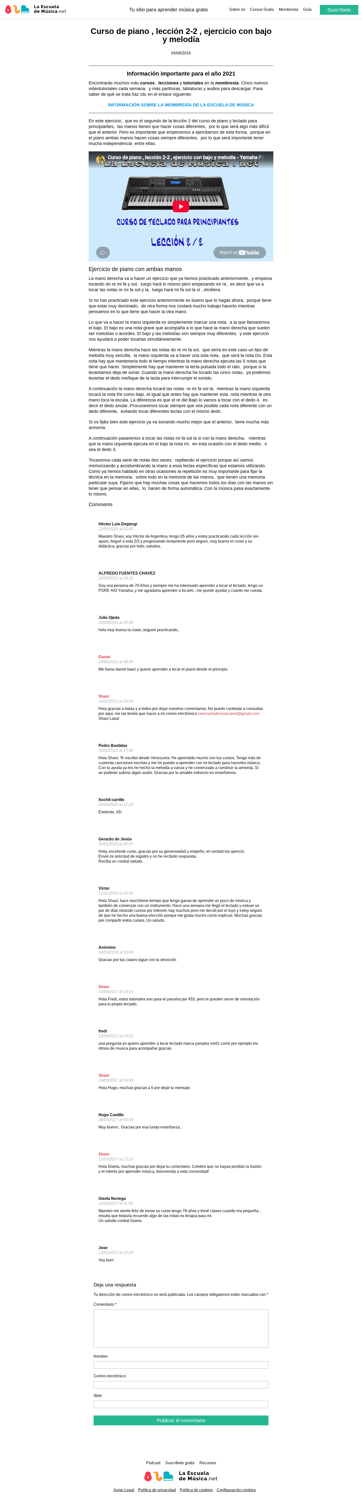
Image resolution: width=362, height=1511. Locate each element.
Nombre (101, 1356)
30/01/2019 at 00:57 (116, 844)
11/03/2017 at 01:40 (116, 1203)
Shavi (104, 696)
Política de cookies (196, 1490)
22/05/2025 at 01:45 (116, 529)
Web (98, 1396)
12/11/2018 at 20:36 (116, 893)
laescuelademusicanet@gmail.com (228, 713)
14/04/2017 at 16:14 (116, 992)
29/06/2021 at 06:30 (116, 662)
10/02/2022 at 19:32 (116, 578)
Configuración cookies (236, 1490)
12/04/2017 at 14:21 (116, 1036)
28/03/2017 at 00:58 (116, 1120)
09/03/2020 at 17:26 (116, 805)
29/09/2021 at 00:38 (116, 622)
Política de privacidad (157, 1490)
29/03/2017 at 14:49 (116, 1080)
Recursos (207, 1463)
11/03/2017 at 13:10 (116, 1159)
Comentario (105, 1304)
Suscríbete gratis (180, 1463)
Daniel (104, 657)
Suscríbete (339, 10)
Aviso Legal (124, 1490)
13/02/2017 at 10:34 (116, 1253)
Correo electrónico (110, 1376)
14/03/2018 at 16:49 (116, 952)
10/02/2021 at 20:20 (116, 701)
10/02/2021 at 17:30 (116, 750)
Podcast (153, 1463)
